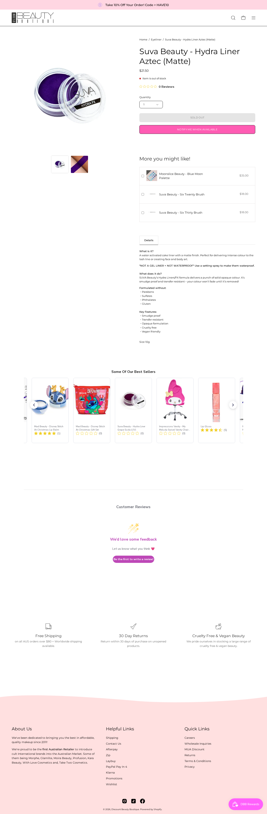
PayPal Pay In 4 (116, 766)
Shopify (158, 809)
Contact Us (113, 743)
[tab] (148, 240)
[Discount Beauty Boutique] (33, 18)
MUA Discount (194, 749)
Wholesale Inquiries (198, 743)
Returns (190, 755)
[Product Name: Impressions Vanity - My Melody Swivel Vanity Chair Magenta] (175, 410)
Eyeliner (156, 39)
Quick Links (197, 729)
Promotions (114, 778)
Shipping (112, 738)
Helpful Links (120, 729)
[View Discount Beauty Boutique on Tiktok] (133, 801)
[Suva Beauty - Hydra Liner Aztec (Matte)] (60, 164)
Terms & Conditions (198, 761)
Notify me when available (197, 129)
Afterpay (112, 749)
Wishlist (111, 784)
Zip (108, 755)
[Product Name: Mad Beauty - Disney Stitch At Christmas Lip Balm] (50, 410)
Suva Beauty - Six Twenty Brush (181, 194)
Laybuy (111, 761)
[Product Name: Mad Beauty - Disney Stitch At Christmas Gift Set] (91, 410)
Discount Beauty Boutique (125, 809)
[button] (233, 18)
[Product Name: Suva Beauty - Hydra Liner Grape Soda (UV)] (133, 410)
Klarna (110, 772)
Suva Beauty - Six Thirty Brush (180, 212)
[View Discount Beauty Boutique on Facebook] (142, 801)
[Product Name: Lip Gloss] (216, 410)
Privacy (190, 766)
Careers (190, 738)
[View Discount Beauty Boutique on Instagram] (124, 801)
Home (143, 39)
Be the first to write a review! (133, 559)
